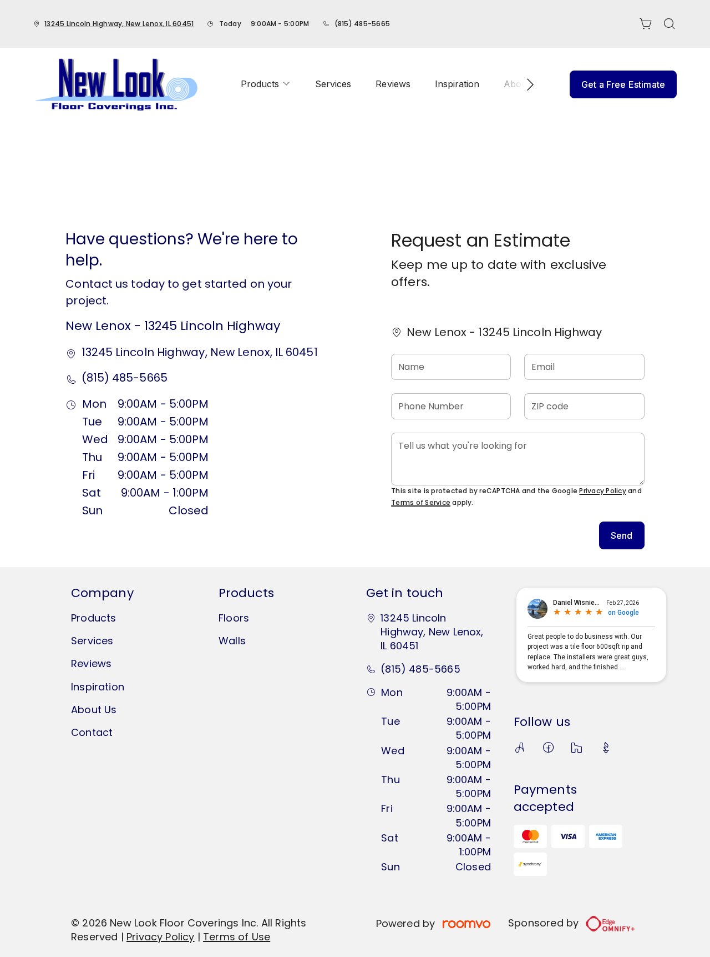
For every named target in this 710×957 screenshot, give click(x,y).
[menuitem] (265, 84)
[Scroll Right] (525, 84)
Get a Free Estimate (623, 84)
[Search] (669, 24)
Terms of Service (420, 502)
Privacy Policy (602, 490)
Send (622, 535)
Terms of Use (236, 937)
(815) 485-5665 (362, 23)
